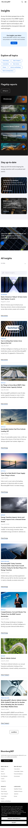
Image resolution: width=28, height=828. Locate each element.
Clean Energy (6, 60)
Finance (4, 67)
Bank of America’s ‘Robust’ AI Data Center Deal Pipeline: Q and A (14, 298)
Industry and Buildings (15, 67)
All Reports (5, 91)
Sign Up (14, 43)
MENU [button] (25, 2)
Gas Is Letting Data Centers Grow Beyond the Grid (11, 342)
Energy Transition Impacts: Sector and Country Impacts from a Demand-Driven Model (13, 519)
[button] (2, 243)
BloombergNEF (6, 2)
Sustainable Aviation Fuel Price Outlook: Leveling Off (13, 430)
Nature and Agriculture (8, 70)
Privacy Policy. (14, 811)
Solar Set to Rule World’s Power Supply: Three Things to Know (13, 474)
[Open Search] (22, 2)
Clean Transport (17, 60)
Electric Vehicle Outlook (8, 658)
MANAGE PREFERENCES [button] (14, 818)
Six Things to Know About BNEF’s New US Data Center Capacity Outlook (13, 386)
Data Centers (16, 64)
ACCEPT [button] (14, 822)
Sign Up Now (7, 760)
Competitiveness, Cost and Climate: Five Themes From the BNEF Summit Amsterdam (13, 614)
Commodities (6, 64)
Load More (14, 732)
